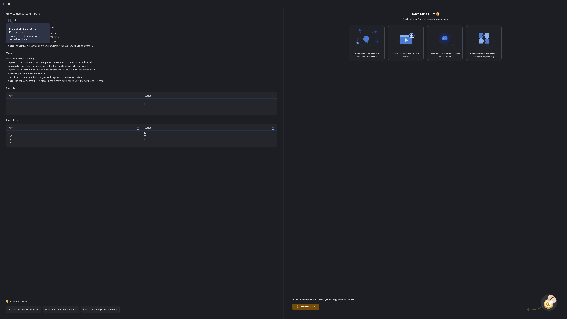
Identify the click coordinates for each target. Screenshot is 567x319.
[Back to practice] (3, 4)
